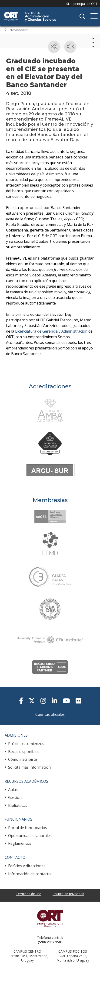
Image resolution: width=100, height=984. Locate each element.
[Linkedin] (54, 701)
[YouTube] (66, 701)
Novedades (18, 30)
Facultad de (38, 16)
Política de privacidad (68, 894)
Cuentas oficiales (50, 714)
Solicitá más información (29, 767)
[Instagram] (43, 701)
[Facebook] (21, 701)
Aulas (13, 789)
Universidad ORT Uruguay (50, 918)
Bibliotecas (17, 805)
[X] (32, 701)
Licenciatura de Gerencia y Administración (51, 331)
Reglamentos (19, 843)
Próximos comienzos (26, 743)
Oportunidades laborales (30, 835)
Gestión (15, 797)
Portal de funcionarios (27, 827)
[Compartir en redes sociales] (54, 46)
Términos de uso (28, 894)
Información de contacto (29, 873)
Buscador (82, 16)
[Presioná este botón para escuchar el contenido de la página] (70, 46)
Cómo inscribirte (22, 759)
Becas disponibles (23, 751)
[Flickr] (78, 701)
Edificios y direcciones (26, 865)
